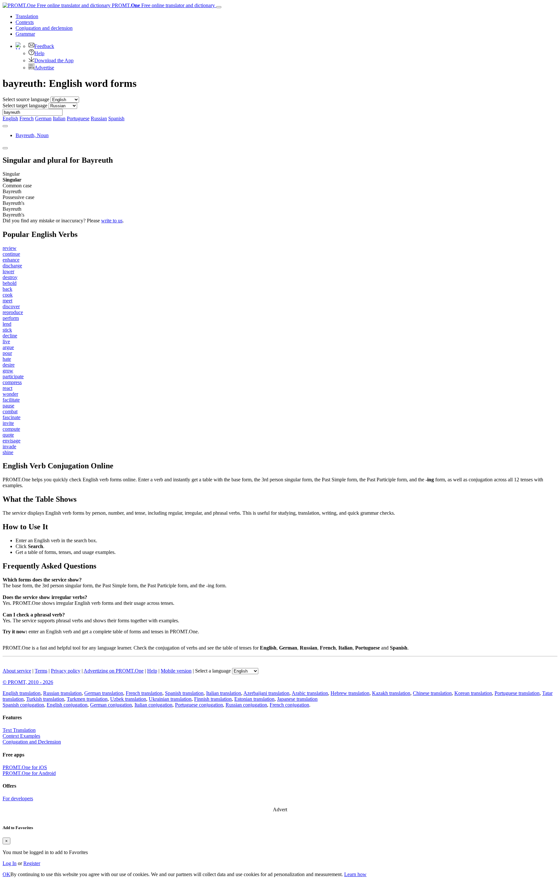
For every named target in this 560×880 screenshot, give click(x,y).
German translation (103, 693)
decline (10, 335)
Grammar (25, 34)
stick (7, 330)
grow (8, 370)
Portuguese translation (517, 693)
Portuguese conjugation (199, 705)
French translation (144, 693)
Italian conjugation (153, 705)
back (7, 289)
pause (8, 405)
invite (8, 423)
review (10, 248)
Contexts (25, 22)
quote (8, 435)
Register (31, 863)
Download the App (54, 60)
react (7, 388)
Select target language (25, 105)
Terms (41, 671)
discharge (12, 265)
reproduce (13, 312)
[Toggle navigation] (218, 7)
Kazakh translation (391, 693)
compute (11, 429)
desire (9, 365)
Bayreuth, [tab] (32, 135)
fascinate (11, 417)
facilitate (11, 400)
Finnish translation (213, 699)
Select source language (26, 99)
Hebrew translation (350, 693)
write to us (111, 220)
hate (7, 359)
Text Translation (19, 730)
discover (11, 306)
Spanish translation (184, 693)
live (6, 341)
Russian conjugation (246, 705)
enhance (11, 260)
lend (7, 324)
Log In (10, 863)
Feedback (44, 46)
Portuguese (78, 118)
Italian (59, 118)
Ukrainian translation (170, 699)
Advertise (44, 67)
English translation (22, 693)
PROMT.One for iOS (25, 767)
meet (7, 300)
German (43, 118)
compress (12, 382)
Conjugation (44, 28)
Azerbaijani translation (266, 693)
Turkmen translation (87, 699)
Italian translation (223, 693)
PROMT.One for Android (29, 773)
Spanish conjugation (23, 705)
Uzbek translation (128, 699)
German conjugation (111, 705)
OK (6, 874)
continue (11, 254)
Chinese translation (432, 693)
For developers (18, 798)
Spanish (116, 118)
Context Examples (21, 736)
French (26, 118)
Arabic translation (310, 693)
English (10, 118)
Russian (99, 118)
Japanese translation (297, 699)
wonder (10, 394)
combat (10, 411)
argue (8, 347)
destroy (10, 277)
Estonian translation (254, 699)
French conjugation (289, 705)
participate (13, 376)
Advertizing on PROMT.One (114, 671)
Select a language (213, 671)
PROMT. (163, 5)
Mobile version (176, 671)
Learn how (355, 874)
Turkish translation (45, 699)
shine (8, 452)
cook (8, 295)
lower (8, 271)
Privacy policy (65, 671)
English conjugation (67, 705)
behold (10, 283)
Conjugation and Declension (32, 742)
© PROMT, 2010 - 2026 (28, 682)
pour (7, 353)
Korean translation (473, 693)
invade (9, 446)
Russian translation (62, 693)
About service (17, 671)
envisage (11, 440)
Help (39, 53)
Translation (27, 16)
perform (11, 318)
